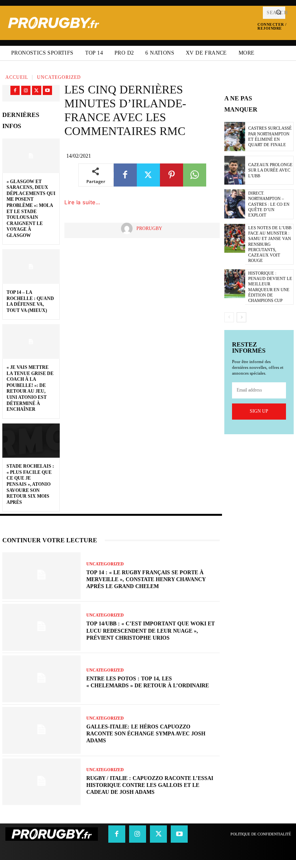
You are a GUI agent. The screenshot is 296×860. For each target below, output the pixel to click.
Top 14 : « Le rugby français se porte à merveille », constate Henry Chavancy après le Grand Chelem (146, 579)
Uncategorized (59, 77)
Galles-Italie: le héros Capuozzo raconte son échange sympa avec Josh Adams (145, 733)
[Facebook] (15, 90)
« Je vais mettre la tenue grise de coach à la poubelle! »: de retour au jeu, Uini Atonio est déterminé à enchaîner (30, 388)
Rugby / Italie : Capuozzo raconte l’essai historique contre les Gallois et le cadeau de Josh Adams (149, 785)
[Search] (278, 13)
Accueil (16, 77)
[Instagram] (25, 90)
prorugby (149, 228)
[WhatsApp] (194, 175)
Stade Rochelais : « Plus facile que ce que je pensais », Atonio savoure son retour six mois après (30, 484)
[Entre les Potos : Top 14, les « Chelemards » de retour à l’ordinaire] (41, 678)
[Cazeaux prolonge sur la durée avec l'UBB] (234, 170)
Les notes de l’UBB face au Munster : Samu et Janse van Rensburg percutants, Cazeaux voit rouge (269, 244)
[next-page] (241, 317)
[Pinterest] (171, 175)
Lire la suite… (82, 202)
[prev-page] (229, 317)
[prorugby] (128, 228)
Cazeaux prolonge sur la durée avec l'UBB (270, 170)
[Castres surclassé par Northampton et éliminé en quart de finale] (234, 136)
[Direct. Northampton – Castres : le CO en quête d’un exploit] (234, 203)
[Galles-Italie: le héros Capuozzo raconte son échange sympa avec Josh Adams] (41, 730)
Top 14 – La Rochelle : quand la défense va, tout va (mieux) (30, 301)
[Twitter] (36, 90)
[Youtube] (47, 90)
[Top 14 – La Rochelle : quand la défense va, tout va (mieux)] (31, 266)
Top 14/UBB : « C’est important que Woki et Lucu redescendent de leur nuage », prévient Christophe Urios (150, 630)
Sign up (259, 411)
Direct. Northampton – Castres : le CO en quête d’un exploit (268, 204)
